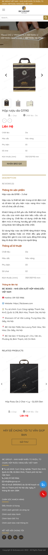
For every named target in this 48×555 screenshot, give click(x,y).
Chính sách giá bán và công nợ (15, 510)
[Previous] (6, 75)
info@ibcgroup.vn (12, 481)
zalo (21, 537)
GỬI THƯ (24, 442)
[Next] (41, 75)
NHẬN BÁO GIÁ (14, 163)
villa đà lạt (24, 553)
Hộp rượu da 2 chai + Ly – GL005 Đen (24, 401)
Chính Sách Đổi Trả (10, 518)
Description (9, 178)
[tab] (24, 178)
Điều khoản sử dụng (11, 505)
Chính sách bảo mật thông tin (15, 523)
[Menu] (3, 9)
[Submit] (45, 17)
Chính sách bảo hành (11, 514)
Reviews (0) (8, 183)
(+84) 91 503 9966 (11, 478)
